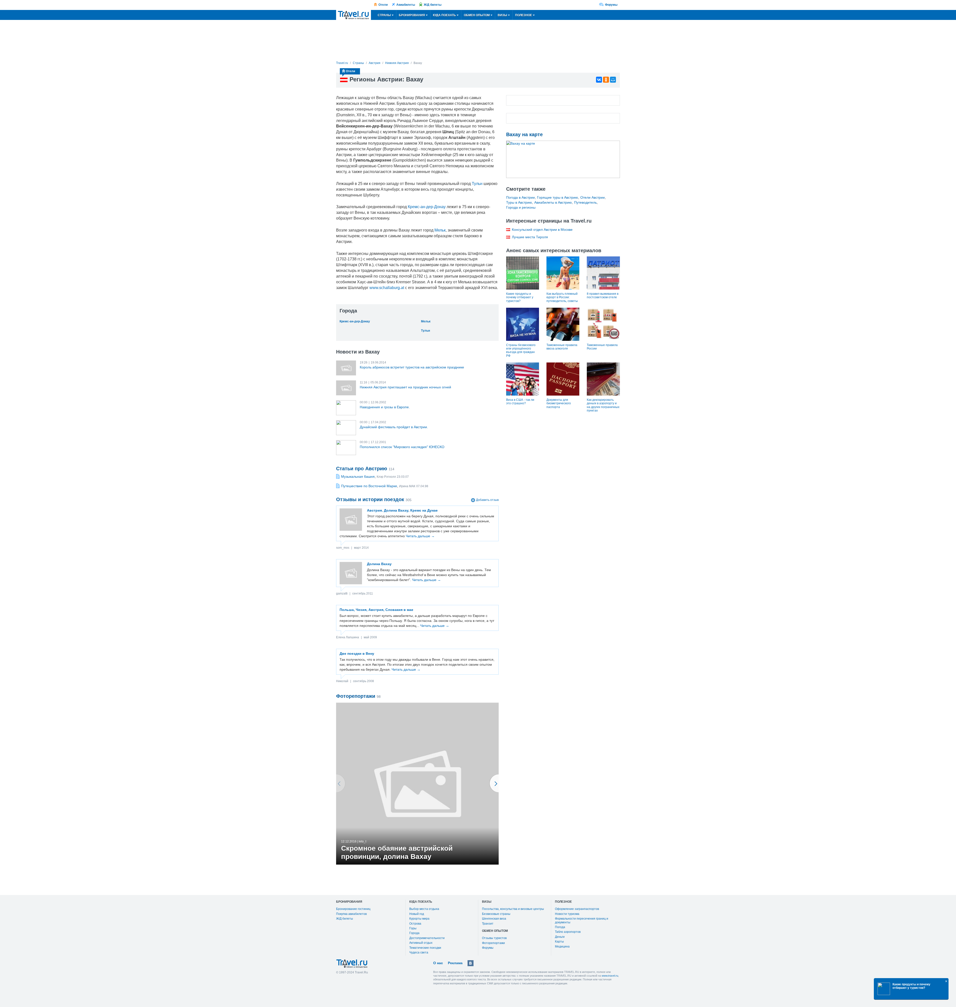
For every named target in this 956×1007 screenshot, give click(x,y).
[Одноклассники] (606, 80)
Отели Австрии (592, 197)
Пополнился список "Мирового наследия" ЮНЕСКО (402, 447)
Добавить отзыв (487, 500)
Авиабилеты (405, 4)
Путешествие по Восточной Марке (369, 486)
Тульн (477, 183)
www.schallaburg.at (386, 288)
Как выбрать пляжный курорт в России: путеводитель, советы (562, 297)
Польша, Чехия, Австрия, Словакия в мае (376, 610)
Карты (559, 941)
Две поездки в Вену (357, 653)
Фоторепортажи (493, 943)
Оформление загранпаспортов (577, 909)
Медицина (562, 946)
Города (414, 933)
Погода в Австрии (520, 197)
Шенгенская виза (494, 918)
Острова (415, 923)
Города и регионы (521, 207)
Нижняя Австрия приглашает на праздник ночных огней (405, 387)
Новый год (416, 914)
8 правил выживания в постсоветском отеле (602, 295)
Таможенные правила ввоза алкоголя (561, 346)
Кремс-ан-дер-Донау (427, 207)
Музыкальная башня (358, 476)
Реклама (455, 963)
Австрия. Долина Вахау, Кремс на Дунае (402, 510)
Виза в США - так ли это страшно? (520, 401)
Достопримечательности (427, 938)
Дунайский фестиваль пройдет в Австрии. (394, 427)
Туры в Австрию (519, 202)
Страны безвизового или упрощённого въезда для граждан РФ (521, 350)
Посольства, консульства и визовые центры (513, 909)
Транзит (487, 923)
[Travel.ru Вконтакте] (471, 963)
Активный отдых (420, 943)
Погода (560, 927)
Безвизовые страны (496, 914)
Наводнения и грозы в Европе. (385, 407)
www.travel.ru (610, 975)
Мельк (440, 230)
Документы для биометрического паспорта (558, 403)
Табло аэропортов (568, 932)
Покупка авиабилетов (351, 914)
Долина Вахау (379, 564)
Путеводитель (585, 202)
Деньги (560, 937)
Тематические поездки (425, 947)
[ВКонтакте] (599, 80)
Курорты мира (419, 918)
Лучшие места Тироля (530, 237)
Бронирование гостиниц (353, 909)
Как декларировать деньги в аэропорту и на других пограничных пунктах (603, 405)
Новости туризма (567, 914)
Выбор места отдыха (424, 909)
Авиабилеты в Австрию (553, 202)
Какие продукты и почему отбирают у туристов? (519, 297)
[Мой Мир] (613, 80)
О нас (438, 963)
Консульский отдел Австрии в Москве (542, 230)
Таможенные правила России (602, 346)
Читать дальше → (420, 536)
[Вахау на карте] (563, 159)
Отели (383, 4)
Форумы (611, 4)
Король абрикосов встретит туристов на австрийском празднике (412, 367)
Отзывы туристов (494, 938)
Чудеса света (418, 952)
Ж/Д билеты (432, 4)
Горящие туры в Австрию (557, 197)
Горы (413, 928)
